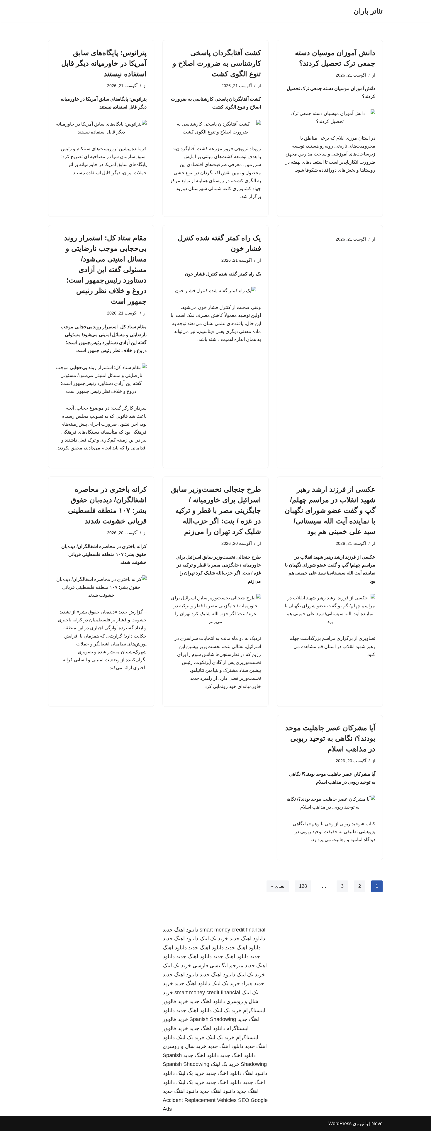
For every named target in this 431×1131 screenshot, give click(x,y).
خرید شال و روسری (184, 1046)
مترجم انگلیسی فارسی (218, 965)
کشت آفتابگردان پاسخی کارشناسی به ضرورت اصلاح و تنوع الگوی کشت (217, 63)
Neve (377, 1123)
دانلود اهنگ (255, 1073)
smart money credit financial (232, 930)
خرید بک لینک (214, 938)
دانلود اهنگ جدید (180, 930)
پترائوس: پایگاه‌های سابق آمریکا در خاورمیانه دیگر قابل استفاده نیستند (104, 63)
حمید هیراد (252, 983)
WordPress (340, 1123)
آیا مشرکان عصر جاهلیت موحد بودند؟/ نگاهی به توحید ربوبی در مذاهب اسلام (330, 738)
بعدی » (277, 886)
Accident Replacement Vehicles (200, 1100)
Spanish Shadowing (212, 1019)
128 (303, 886)
